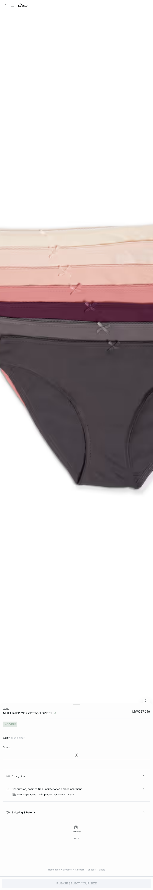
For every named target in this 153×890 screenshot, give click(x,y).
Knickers (79, 869)
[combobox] (76, 755)
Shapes (92, 869)
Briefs (102, 869)
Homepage (54, 869)
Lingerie (67, 869)
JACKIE (6, 709)
